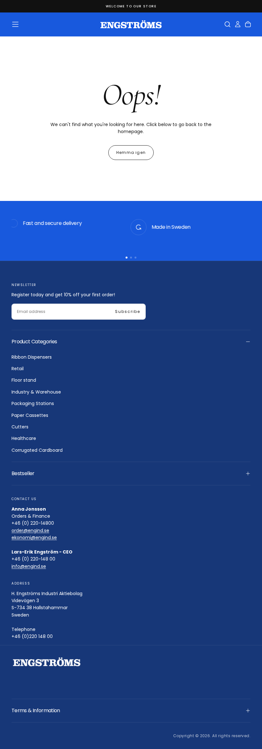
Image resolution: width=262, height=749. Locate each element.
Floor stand (24, 380)
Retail (18, 368)
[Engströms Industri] (47, 662)
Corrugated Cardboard (37, 450)
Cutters (20, 427)
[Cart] (248, 24)
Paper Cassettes (30, 415)
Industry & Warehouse (36, 392)
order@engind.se (30, 530)
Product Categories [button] (34, 341)
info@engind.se (29, 566)
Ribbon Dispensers (32, 357)
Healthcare (24, 438)
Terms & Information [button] (36, 710)
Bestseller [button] (23, 473)
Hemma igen (131, 152)
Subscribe (127, 311)
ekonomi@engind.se (34, 537)
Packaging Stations (33, 403)
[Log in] (238, 24)
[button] (15, 24)
